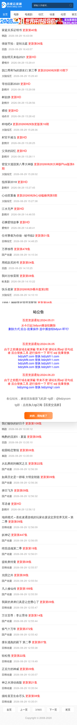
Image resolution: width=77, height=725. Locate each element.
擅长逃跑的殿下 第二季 (24, 642)
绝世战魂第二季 (19, 548)
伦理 (63, 14)
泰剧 (4, 456)
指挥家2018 (15, 182)
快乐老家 (25, 289)
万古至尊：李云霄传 (22, 615)
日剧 (4, 49)
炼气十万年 (17, 629)
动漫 (52, 14)
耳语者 (11, 504)
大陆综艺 (7, 76)
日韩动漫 (7, 527)
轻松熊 (14, 655)
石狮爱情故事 (16, 222)
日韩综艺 (7, 241)
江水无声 (13, 209)
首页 (5, 14)
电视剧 (28, 14)
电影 (16, 14)
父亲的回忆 (14, 151)
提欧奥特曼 (17, 562)
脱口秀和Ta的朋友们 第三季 (35, 70)
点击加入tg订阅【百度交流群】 (42, 405)
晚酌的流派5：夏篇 (22, 436)
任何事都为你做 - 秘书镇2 (26, 235)
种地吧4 (25, 124)
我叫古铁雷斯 (18, 276)
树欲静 (11, 97)
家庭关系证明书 (19, 30)
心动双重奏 (29, 195)
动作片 (5, 116)
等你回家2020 (16, 84)
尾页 (67, 709)
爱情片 (5, 62)
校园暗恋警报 (18, 450)
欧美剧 (5, 281)
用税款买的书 (18, 262)
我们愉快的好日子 (22, 423)
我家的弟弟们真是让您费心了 (28, 602)
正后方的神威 (18, 669)
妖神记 (14, 535)
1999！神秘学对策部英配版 (27, 302)
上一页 (24, 709)
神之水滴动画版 (19, 682)
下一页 (53, 709)
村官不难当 (14, 137)
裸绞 (10, 110)
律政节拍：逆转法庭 (22, 43)
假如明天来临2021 (19, 57)
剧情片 (5, 89)
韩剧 (4, 35)
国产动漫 (7, 254)
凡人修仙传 (17, 588)
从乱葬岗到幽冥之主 (22, 463)
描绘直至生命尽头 (21, 696)
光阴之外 (15, 575)
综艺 (41, 14)
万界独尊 (16, 249)
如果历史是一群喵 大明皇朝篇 (28, 477)
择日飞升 (15, 490)
